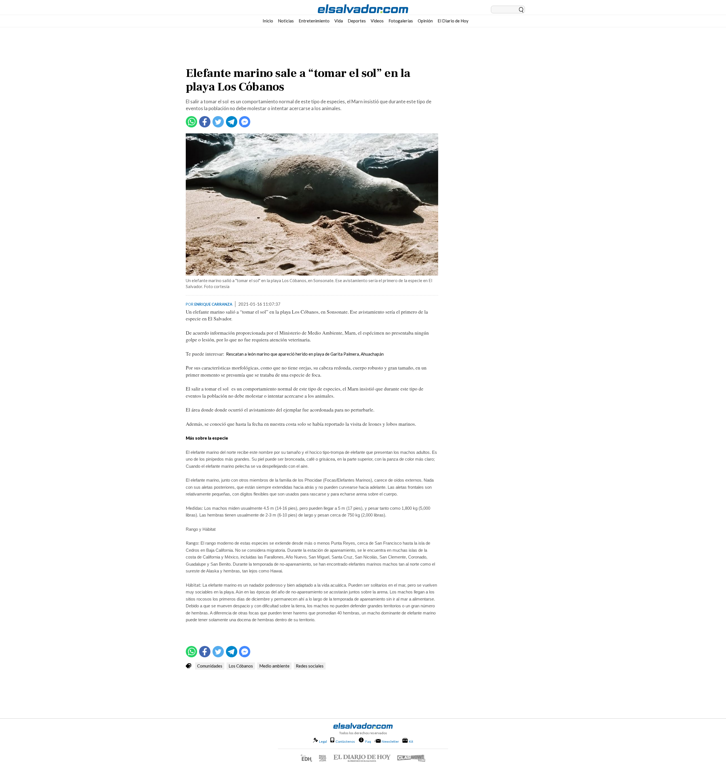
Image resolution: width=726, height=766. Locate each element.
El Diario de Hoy (453, 20)
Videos (377, 20)
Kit (411, 741)
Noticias (286, 20)
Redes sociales (310, 665)
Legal (323, 741)
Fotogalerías (401, 20)
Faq (368, 741)
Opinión (425, 20)
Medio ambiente (274, 665)
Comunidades (209, 665)
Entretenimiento (314, 20)
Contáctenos (345, 741)
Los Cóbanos (241, 665)
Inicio (268, 20)
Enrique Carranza (213, 304)
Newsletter (390, 741)
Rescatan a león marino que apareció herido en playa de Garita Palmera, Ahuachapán (305, 353)
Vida (338, 20)
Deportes (357, 20)
